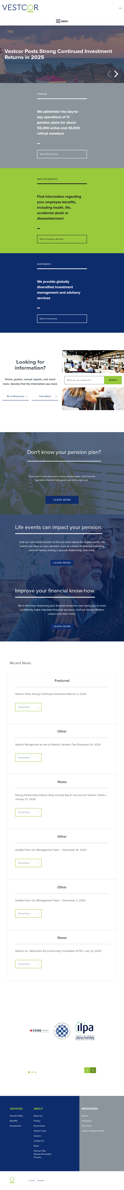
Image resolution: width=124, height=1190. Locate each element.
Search (85, 1116)
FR (120, 8)
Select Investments (48, 318)
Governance (39, 1126)
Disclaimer (40, 1181)
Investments (15, 1126)
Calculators (45, 396)
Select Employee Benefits (52, 239)
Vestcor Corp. (40, 1131)
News (36, 1146)
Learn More (62, 499)
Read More (24, 707)
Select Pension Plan (49, 154)
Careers (37, 1136)
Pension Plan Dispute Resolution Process (43, 1154)
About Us (38, 1116)
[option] (62, 54)
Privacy (37, 1121)
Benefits (14, 1121)
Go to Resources (15, 396)
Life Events (87, 1126)
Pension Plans (16, 1116)
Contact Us (39, 1141)
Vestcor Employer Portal (93, 1131)
